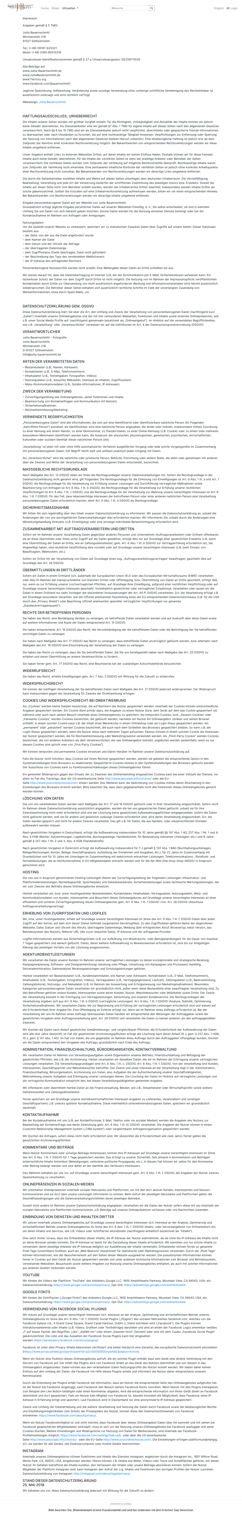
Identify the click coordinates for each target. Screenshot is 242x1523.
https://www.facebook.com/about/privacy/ (67, 1415)
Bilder (55, 8)
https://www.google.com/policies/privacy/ (82, 1285)
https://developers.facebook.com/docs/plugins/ (66, 1340)
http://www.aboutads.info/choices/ (128, 778)
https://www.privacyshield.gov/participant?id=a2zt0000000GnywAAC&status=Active (81, 1351)
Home (45, 8)
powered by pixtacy (121, 1503)
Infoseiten (69, 8)
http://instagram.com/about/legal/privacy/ (102, 1473)
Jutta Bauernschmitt (52, 102)
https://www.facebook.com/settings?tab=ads (90, 1435)
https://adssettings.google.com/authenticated (154, 1285)
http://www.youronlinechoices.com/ (54, 783)
